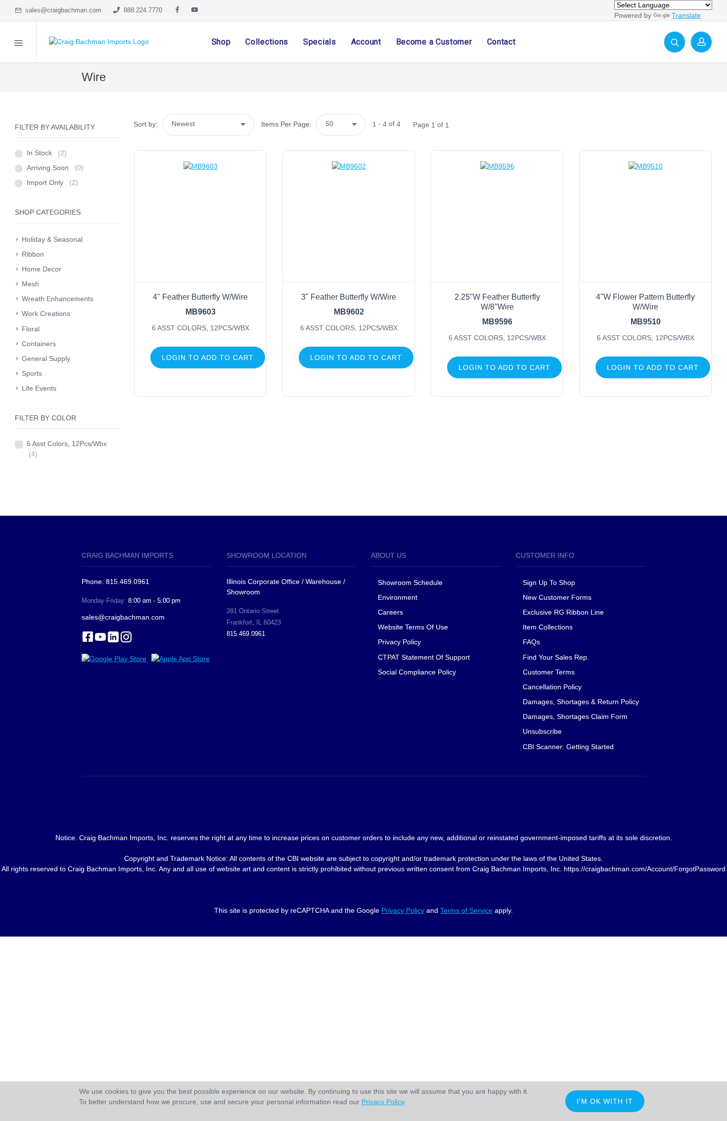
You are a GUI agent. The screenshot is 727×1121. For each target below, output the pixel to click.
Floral (31, 329)
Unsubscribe (542, 731)
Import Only (52, 182)
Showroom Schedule (411, 582)
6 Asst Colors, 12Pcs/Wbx (67, 449)
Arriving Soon (55, 168)
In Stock (47, 153)
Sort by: (146, 124)
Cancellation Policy (552, 687)
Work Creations (46, 313)
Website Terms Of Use (413, 627)
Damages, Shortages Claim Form (575, 716)
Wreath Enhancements (57, 299)
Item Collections (548, 627)
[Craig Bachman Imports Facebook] (177, 10)
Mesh (30, 284)
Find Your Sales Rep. (556, 657)
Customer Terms (549, 672)
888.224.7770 (141, 10)
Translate (686, 15)
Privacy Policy (399, 642)
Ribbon (33, 254)
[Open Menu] (18, 41)
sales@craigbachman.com (61, 10)
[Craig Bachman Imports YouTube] (194, 10)
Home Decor (41, 269)
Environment (397, 597)
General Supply (46, 358)
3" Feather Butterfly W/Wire (348, 297)
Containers (39, 344)
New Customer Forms (557, 597)
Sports (32, 373)
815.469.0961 (246, 633)
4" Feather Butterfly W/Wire (200, 297)
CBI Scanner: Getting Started (568, 747)
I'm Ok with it (605, 1101)
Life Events (39, 388)
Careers (390, 612)
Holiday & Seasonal (52, 239)
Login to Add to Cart (208, 357)
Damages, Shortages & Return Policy (581, 702)
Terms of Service (466, 910)
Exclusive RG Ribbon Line (563, 612)
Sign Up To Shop (549, 582)
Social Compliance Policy (417, 672)
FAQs (531, 642)
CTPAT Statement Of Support (424, 657)
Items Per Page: (286, 124)
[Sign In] (701, 42)
